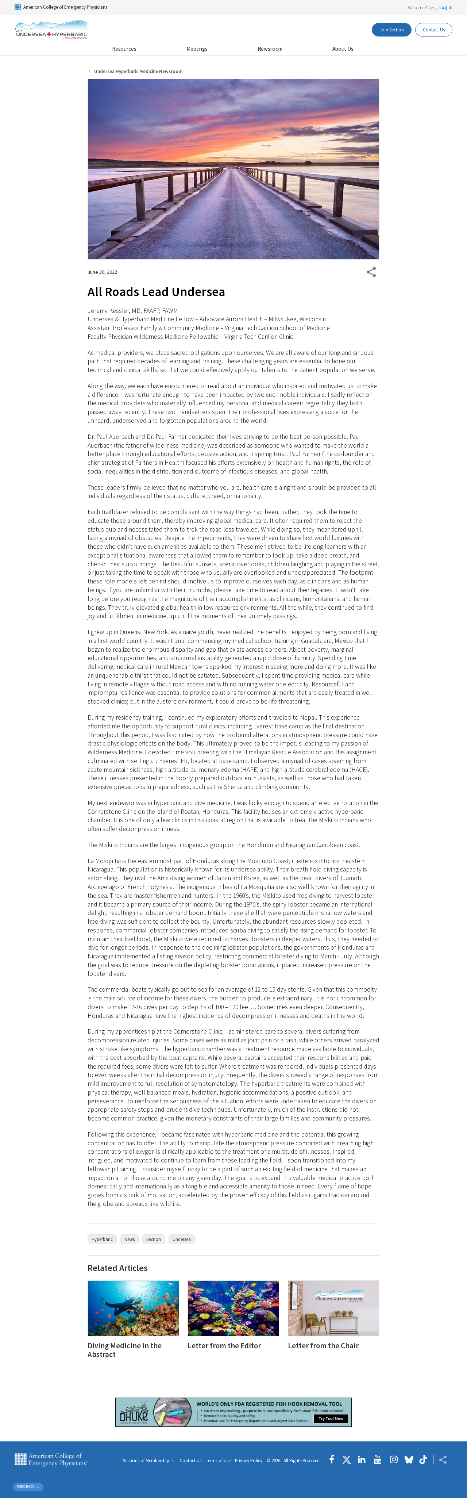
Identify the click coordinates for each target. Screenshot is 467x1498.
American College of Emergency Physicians (65, 7)
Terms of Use (218, 1460)
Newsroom (270, 48)
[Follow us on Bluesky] (409, 1459)
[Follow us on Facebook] (333, 1459)
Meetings (197, 48)
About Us (343, 48)
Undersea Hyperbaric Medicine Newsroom (138, 71)
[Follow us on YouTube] (377, 1459)
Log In (445, 7)
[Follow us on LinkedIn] (361, 1459)
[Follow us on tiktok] (423, 1459)
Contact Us (434, 29)
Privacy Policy (248, 1460)
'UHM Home (51, 29)
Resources (124, 48)
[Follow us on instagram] (393, 1459)
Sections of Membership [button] (146, 1460)
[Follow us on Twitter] (346, 1459)
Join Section (391, 29)
